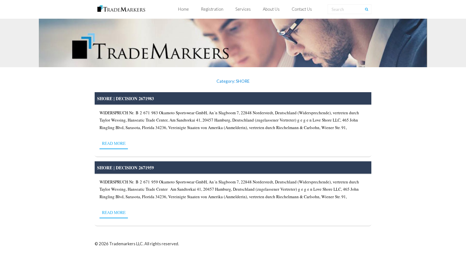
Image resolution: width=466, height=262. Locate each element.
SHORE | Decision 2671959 (125, 167)
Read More (113, 143)
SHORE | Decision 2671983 (125, 98)
